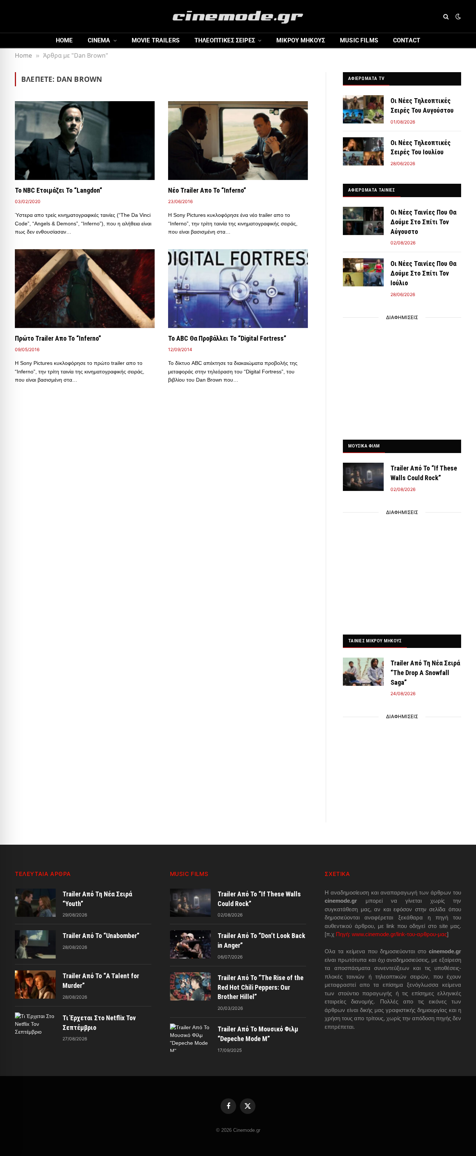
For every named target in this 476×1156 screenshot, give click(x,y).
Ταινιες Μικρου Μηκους (375, 640)
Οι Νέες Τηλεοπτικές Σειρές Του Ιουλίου (420, 147)
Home (64, 40)
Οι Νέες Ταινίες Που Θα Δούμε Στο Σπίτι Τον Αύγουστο (423, 221)
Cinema (99, 40)
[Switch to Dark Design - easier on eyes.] (457, 16)
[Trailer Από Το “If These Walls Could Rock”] (363, 477)
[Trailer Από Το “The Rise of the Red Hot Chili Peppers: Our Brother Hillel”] (190, 986)
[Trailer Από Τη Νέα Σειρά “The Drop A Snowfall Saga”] (363, 672)
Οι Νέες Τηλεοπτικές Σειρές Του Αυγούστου (422, 105)
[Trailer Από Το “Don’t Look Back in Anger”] (190, 944)
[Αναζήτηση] (446, 16)
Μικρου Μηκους (300, 40)
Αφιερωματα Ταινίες (371, 190)
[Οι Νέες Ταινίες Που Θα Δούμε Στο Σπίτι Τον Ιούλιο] (363, 272)
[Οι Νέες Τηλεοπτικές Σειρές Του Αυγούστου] (363, 109)
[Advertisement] (402, 376)
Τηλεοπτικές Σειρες (224, 40)
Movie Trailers (156, 40)
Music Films (359, 40)
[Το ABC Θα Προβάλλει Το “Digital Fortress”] (238, 288)
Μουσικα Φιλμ (364, 446)
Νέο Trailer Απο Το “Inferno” (207, 190)
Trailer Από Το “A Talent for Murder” (100, 980)
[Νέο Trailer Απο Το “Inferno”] (238, 140)
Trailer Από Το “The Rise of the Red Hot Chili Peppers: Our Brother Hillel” (260, 987)
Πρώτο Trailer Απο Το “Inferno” (58, 338)
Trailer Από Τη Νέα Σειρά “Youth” (97, 899)
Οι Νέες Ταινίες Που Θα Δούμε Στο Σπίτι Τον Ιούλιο (423, 273)
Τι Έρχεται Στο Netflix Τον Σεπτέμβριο (99, 1022)
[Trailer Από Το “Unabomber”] (35, 944)
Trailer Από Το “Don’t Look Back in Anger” (261, 940)
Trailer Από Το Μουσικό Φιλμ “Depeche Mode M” (258, 1034)
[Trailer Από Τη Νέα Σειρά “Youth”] (35, 903)
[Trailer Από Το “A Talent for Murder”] (35, 984)
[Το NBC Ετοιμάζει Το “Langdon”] (85, 140)
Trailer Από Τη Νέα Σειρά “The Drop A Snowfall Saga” (425, 672)
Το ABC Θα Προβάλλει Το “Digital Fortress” (227, 338)
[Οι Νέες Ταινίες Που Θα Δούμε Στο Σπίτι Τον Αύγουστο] (363, 221)
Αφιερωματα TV (366, 78)
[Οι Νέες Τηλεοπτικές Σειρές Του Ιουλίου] (363, 151)
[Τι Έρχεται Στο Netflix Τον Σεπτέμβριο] (35, 1026)
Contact (406, 40)
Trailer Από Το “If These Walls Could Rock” (423, 473)
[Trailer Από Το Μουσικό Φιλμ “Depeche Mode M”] (190, 1038)
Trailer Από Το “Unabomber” (100, 936)
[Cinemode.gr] (238, 16)
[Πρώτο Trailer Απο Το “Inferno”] (85, 288)
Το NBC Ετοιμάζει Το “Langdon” (58, 190)
